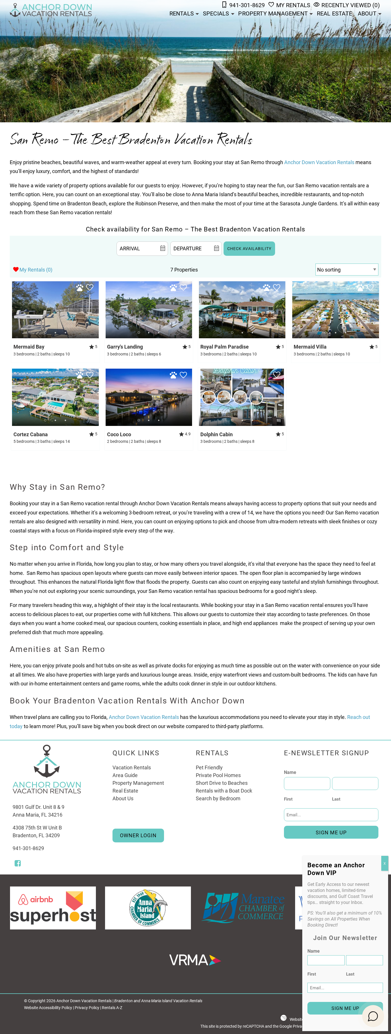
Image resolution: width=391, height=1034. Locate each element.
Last (336, 799)
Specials (216, 13)
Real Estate (334, 13)
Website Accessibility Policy (48, 1007)
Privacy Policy (87, 1007)
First (288, 799)
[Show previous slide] (13, 309)
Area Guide (125, 775)
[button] (55, 332)
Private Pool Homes (218, 775)
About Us (122, 798)
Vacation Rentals (131, 767)
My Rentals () (35, 269)
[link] (55, 321)
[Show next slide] (97, 309)
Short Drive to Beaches (222, 782)
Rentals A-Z (112, 1007)
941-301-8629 (28, 848)
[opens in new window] (18, 863)
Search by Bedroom (218, 798)
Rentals (181, 13)
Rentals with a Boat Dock (224, 790)
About (367, 13)
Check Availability (249, 248)
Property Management (273, 13)
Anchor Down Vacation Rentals (319, 162)
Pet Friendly (209, 767)
